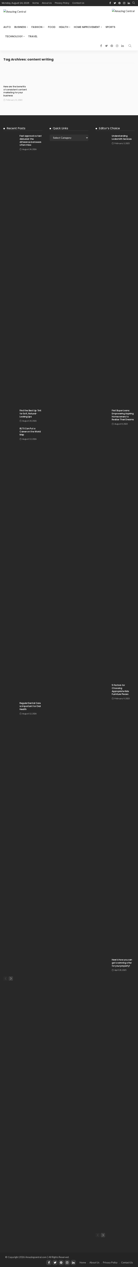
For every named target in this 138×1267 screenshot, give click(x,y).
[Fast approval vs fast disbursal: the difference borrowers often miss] (10, 270)
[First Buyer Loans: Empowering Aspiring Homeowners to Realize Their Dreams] (103, 544)
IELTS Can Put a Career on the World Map (30, 431)
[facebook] (110, 3)
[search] (133, 3)
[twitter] (114, 3)
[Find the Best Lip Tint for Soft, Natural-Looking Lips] (10, 413)
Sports (110, 27)
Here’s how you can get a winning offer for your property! (122, 962)
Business (20, 27)
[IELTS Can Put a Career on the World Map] (10, 562)
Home (35, 3)
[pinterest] (119, 3)
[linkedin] (128, 3)
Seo (8, 81)
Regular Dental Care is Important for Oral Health (30, 706)
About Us (47, 3)
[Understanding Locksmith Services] (103, 270)
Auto (7, 27)
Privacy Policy (62, 3)
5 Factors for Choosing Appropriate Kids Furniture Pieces (120, 690)
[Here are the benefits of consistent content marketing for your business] (15, 75)
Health (63, 27)
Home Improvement (87, 27)
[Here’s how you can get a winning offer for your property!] (103, 1093)
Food (51, 27)
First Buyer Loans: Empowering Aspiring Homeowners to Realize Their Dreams (123, 415)
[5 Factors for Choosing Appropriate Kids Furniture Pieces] (103, 819)
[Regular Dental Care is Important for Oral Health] (10, 837)
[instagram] (124, 3)
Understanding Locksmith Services (122, 137)
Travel (32, 36)
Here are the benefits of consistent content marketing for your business (15, 91)
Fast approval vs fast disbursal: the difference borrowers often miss (31, 140)
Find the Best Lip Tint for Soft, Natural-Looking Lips (30, 413)
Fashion (36, 27)
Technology (14, 36)
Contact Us (78, 3)
